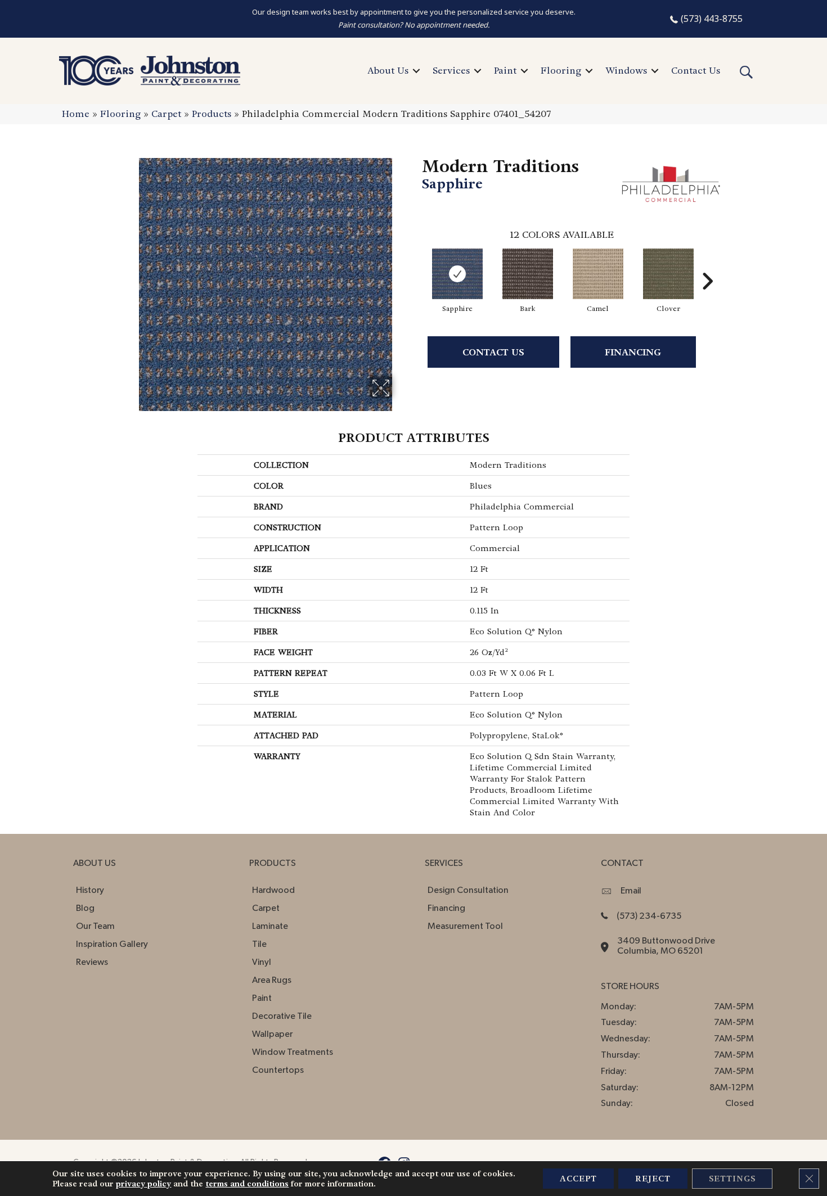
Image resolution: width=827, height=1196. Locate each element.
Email (631, 890)
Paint (505, 70)
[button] (416, 71)
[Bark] (528, 274)
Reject (653, 1179)
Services (451, 70)
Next (707, 264)
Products (211, 114)
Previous (416, 264)
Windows (626, 70)
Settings (732, 1179)
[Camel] (598, 274)
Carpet (166, 114)
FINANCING (633, 352)
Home (75, 114)
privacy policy (143, 1184)
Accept (578, 1179)
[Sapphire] (457, 274)
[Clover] (668, 274)
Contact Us (695, 70)
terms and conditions (247, 1184)
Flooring (561, 70)
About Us (387, 70)
